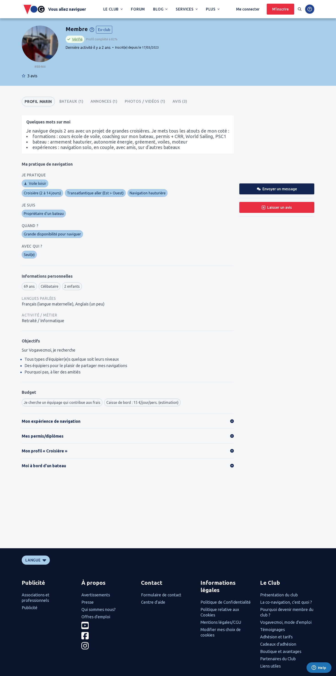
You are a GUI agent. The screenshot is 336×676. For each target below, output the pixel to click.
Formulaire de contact (161, 594)
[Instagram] (108, 646)
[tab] (38, 101)
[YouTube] (108, 625)
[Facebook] (108, 636)
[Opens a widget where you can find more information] (318, 668)
